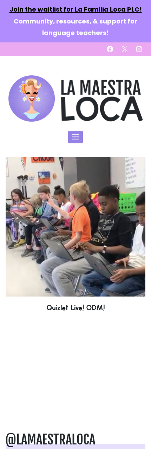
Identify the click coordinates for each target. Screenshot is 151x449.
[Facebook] (110, 49)
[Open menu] (75, 137)
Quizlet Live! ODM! (75, 307)
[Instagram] (139, 49)
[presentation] (75, 227)
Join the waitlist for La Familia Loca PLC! (75, 9)
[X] (124, 49)
